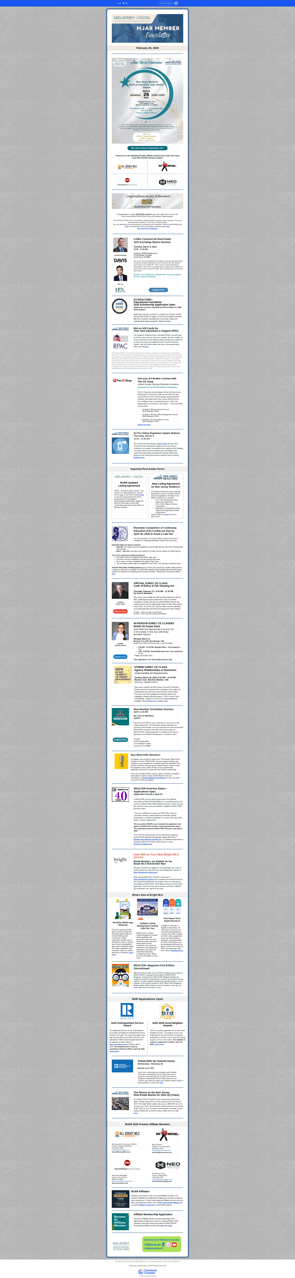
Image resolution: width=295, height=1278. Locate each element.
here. (136, 1113)
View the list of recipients (147, 228)
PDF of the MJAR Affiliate (168, 1203)
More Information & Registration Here (147, 148)
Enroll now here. (144, 425)
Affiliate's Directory (147, 1205)
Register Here (158, 290)
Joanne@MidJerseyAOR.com (154, 778)
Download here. (177, 950)
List (180, 1203)
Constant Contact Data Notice (157, 1265)
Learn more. (114, 1051)
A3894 (164, 444)
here (126, 226)
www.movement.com (120, 1183)
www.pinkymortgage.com (162, 1181)
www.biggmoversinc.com (162, 1152)
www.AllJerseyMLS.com (121, 1152)
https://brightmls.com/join (144, 879)
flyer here (152, 701)
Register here (139, 457)
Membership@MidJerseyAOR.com (148, 839)
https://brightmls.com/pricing (145, 872)
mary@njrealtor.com (117, 1044)
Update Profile (142, 1265)
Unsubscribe (133, 1265)
